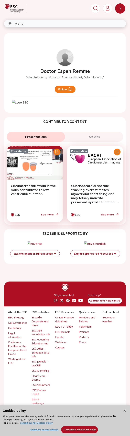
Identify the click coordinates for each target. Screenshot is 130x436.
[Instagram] (55, 300)
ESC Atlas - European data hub (40, 352)
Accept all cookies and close (80, 429)
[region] (65, 420)
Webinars (61, 342)
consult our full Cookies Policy (36, 423)
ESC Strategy (16, 317)
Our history (14, 328)
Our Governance (17, 322)
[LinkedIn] (74, 300)
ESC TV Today (64, 326)
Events (59, 337)
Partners (84, 337)
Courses (60, 347)
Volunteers (85, 326)
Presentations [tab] (36, 137)
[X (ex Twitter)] (61, 300)
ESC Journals (62, 332)
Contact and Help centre (104, 300)
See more (47, 214)
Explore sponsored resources (33, 253)
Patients (84, 332)
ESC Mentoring (40, 370)
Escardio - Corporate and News (40, 321)
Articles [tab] (94, 137)
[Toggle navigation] (120, 8)
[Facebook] (68, 300)
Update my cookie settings (44, 429)
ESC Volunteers (41, 385)
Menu (19, 23)
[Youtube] (80, 300)
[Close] (124, 410)
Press (82, 342)
